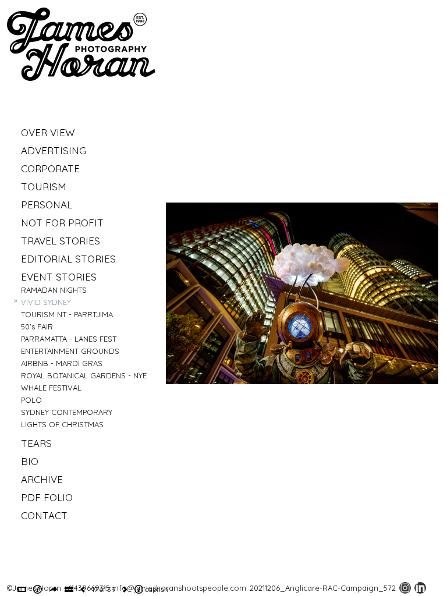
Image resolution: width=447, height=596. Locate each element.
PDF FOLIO (47, 497)
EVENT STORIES (59, 277)
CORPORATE (50, 168)
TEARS (36, 443)
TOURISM (43, 186)
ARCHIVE (42, 479)
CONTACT (44, 515)
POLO (31, 400)
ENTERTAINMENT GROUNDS (70, 351)
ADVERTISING (53, 150)
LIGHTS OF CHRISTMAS (62, 424)
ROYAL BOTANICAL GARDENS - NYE (84, 375)
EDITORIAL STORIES (68, 259)
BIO (29, 461)
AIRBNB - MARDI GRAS (61, 363)
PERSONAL (46, 204)
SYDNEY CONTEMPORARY (66, 412)
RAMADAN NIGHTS (54, 290)
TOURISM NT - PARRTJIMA (67, 314)
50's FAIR (37, 326)
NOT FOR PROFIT (62, 223)
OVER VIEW (47, 132)
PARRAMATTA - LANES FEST (68, 338)
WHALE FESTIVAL (51, 387)
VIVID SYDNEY (46, 302)
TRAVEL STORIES (60, 241)
